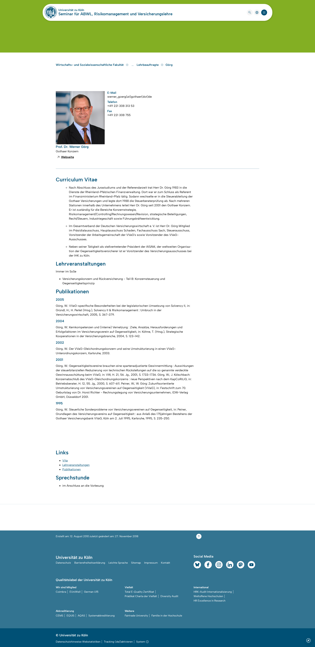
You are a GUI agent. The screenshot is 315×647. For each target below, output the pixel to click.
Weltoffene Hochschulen (208, 596)
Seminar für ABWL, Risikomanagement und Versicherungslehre (115, 13)
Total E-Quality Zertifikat (139, 591)
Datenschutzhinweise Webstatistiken (78, 641)
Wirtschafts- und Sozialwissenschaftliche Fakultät (90, 65)
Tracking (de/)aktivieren (118, 641)
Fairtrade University (136, 615)
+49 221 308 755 (119, 115)
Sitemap (136, 562)
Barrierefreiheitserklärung (89, 562)
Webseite (67, 157)
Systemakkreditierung (101, 615)
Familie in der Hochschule (166, 615)
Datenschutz (63, 562)
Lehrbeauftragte (148, 65)
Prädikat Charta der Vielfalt (141, 596)
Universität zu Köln (81, 10)
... (133, 64)
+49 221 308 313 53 (120, 106)
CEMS (59, 615)
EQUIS (70, 615)
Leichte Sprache (118, 562)
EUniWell (75, 591)
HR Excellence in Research (209, 600)
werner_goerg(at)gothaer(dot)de (129, 96)
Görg (169, 65)
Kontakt (165, 562)
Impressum (151, 562)
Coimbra (61, 591)
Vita (65, 460)
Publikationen (71, 469)
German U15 (91, 591)
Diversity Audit (169, 596)
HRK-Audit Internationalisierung (213, 591)
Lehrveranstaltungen (76, 465)
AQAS (81, 615)
